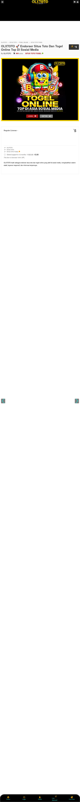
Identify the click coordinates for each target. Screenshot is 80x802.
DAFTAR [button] (44, 116)
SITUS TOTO (13, 42)
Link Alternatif (54, 799)
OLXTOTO (4, 42)
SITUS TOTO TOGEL (36, 42)
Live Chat (72, 799)
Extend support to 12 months (23, 154)
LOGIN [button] (30, 116)
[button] (3, 401)
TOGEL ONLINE (23, 42)
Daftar (40, 799)
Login (24, 799)
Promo (8, 799)
